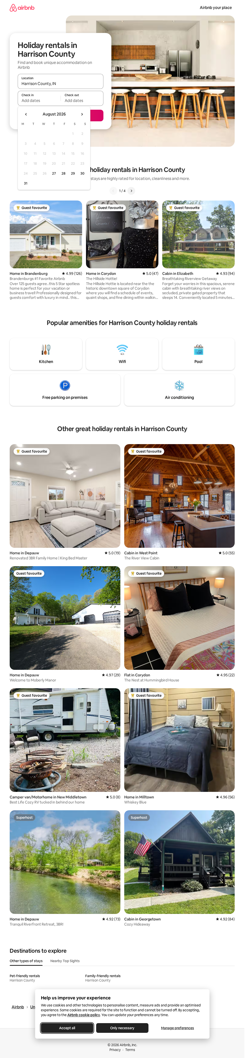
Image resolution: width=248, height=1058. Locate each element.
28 (63, 173)
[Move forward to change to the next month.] (81, 114)
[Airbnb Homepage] (22, 7)
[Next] (131, 191)
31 (25, 183)
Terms (130, 1050)
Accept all (67, 1028)
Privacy (115, 1050)
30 (82, 173)
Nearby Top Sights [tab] (65, 961)
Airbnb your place (216, 7)
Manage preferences (177, 1028)
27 (54, 173)
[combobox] (61, 83)
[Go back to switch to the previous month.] (26, 114)
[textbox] (39, 100)
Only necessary (122, 1028)
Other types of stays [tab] (26, 961)
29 (73, 173)
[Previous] (113, 191)
